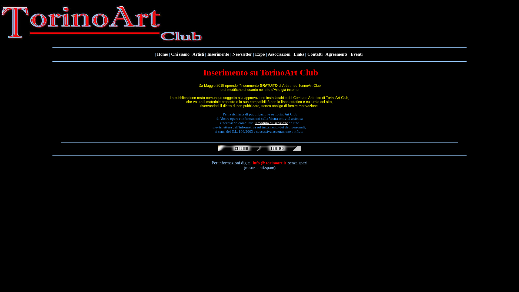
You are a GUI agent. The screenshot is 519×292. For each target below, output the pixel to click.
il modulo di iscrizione (271, 123)
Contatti (314, 54)
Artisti (198, 54)
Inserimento (218, 54)
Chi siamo (180, 54)
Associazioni (279, 54)
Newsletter (242, 54)
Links (299, 54)
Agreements (336, 54)
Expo (260, 54)
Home (162, 54)
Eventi (356, 54)
